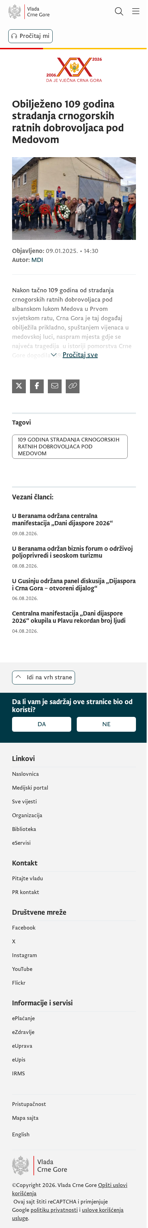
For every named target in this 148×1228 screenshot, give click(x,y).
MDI (37, 260)
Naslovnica (25, 774)
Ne (106, 724)
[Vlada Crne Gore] (49, 11)
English (21, 1134)
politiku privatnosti (54, 1210)
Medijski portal (30, 787)
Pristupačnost (29, 1104)
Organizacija (27, 815)
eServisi (21, 843)
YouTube (22, 969)
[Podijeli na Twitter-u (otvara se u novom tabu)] (19, 386)
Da (42, 724)
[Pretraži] (119, 12)
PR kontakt (25, 892)
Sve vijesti (24, 801)
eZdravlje (23, 1032)
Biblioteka (24, 829)
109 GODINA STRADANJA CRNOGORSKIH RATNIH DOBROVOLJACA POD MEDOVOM (68, 446)
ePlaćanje (23, 1018)
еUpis (18, 1059)
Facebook (23, 927)
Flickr (18, 983)
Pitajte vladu (27, 878)
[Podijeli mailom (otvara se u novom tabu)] (55, 386)
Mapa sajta (25, 1118)
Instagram (24, 955)
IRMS (18, 1073)
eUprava (22, 1046)
